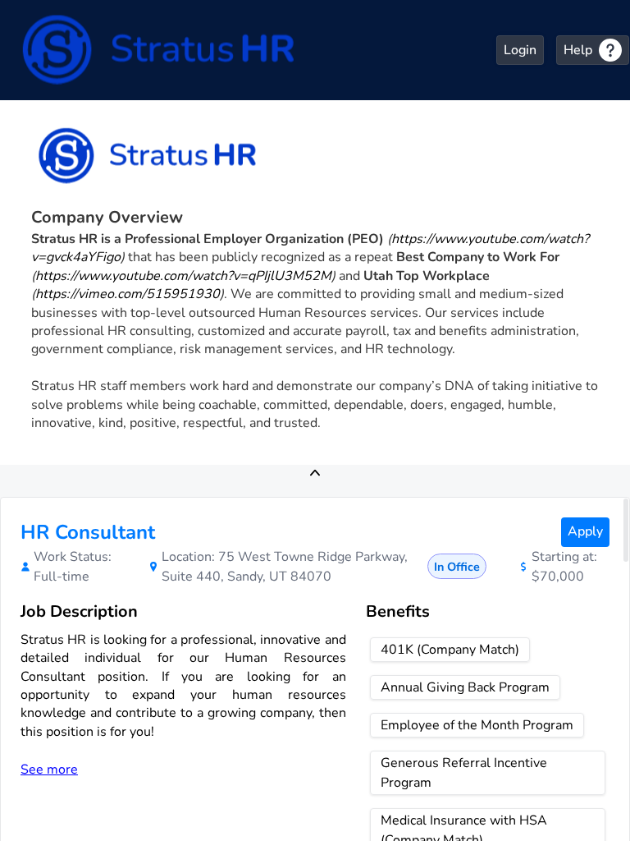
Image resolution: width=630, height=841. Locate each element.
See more (49, 770)
